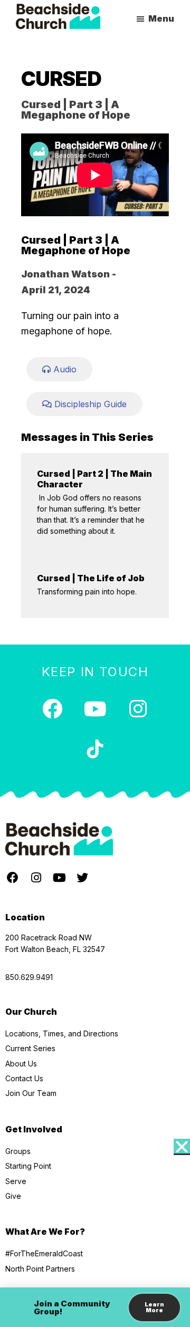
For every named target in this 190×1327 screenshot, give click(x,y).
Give (13, 1195)
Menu (161, 18)
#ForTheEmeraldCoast (44, 1253)
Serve (15, 1181)
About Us (21, 1063)
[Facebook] (52, 709)
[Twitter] (82, 877)
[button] (182, 1147)
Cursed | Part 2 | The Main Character (94, 478)
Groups (18, 1151)
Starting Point (28, 1165)
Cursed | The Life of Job (91, 578)
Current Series (30, 1048)
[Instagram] (138, 709)
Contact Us (24, 1078)
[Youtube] (95, 709)
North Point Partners (40, 1268)
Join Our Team (30, 1093)
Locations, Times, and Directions (61, 1033)
